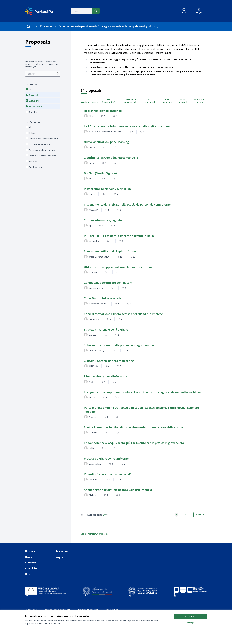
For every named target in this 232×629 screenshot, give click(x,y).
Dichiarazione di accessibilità (58, 609)
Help (27, 573)
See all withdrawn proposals (95, 533)
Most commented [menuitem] (166, 101)
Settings (190, 622)
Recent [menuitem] (95, 102)
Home (28, 556)
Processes (46, 26)
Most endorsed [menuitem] (150, 101)
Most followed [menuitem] (182, 101)
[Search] (96, 11)
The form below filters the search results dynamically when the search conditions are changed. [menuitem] (42, 64)
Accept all (190, 616)
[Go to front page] (39, 10)
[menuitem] (42, 74)
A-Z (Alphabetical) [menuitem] (108, 101)
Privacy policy (31, 609)
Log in (59, 557)
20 (104, 514)
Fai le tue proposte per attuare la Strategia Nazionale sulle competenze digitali (105, 26)
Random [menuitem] (85, 102)
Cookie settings (112, 609)
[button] (31, 84)
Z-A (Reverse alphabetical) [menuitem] (130, 101)
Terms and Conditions (88, 609)
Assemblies (31, 568)
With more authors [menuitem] (199, 101)
